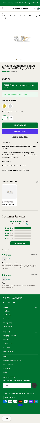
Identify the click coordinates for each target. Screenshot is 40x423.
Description (6, 142)
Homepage (5, 14)
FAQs (5, 372)
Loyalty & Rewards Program (12, 360)
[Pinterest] (9, 302)
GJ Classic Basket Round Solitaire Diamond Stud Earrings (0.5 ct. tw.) (8, 202)
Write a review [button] (20, 243)
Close (37, 3)
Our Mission (7, 315)
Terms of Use (7, 326)
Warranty (6, 339)
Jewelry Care (7, 343)
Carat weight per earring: (12, 112)
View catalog (3, 9)
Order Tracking (8, 364)
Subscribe (34, 385)
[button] (3, 75)
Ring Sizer (6, 347)
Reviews (6, 319)
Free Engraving (8, 351)
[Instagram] (4, 302)
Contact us (6, 368)
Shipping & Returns (9, 335)
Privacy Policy (7, 323)
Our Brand (6, 311)
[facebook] (14, 302)
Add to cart (20, 125)
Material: (9, 100)
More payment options (19, 137)
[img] (6, 255)
